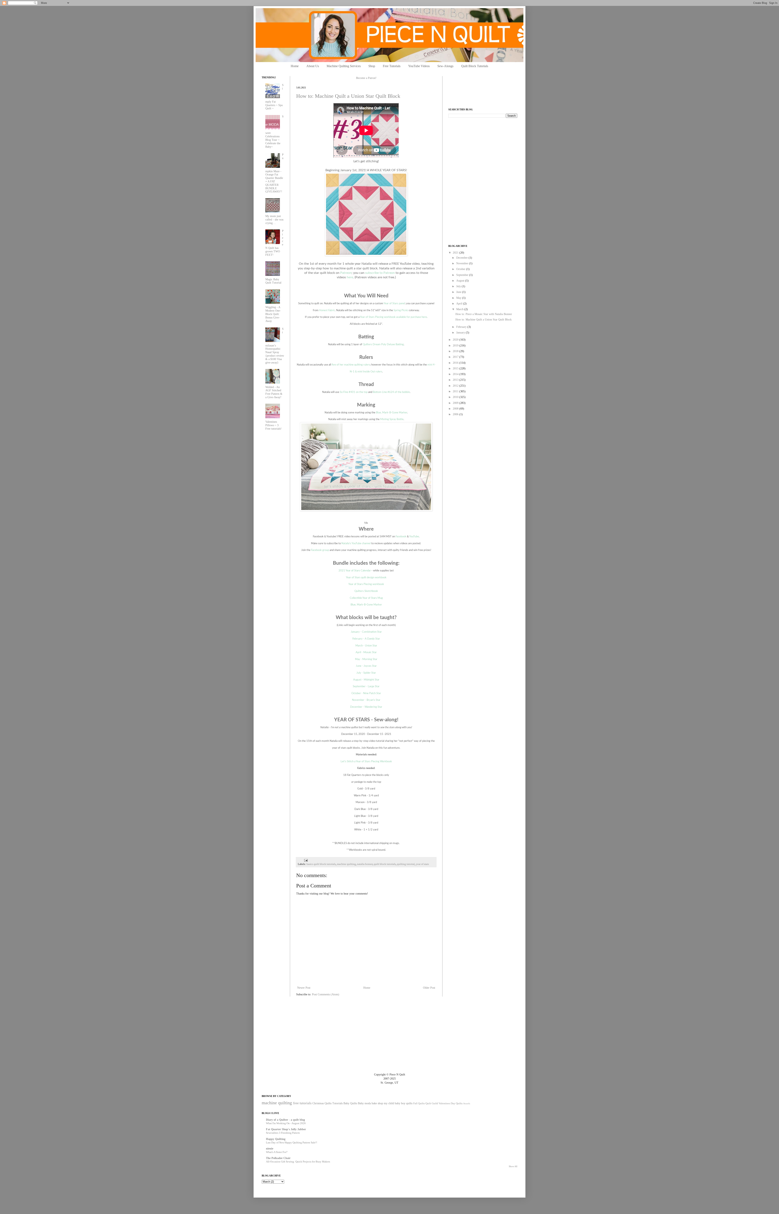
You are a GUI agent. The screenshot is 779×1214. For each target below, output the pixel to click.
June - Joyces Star (366, 666)
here (350, 277)
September (462, 274)
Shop (371, 66)
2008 (456, 408)
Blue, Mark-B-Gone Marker (391, 412)
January (461, 332)
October (461, 269)
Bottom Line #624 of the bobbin (391, 392)
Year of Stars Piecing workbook (366, 584)
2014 (456, 374)
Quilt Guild (431, 1103)
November (462, 263)
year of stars (422, 864)
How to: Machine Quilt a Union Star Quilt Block (348, 96)
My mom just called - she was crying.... (274, 220)
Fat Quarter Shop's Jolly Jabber (286, 1129)
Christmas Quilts (321, 1103)
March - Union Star (366, 645)
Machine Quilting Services (344, 66)
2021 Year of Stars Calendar (355, 570)
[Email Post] (305, 860)
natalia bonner (365, 864)
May (459, 297)
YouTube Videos (419, 66)
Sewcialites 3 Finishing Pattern (283, 1132)
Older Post (429, 987)
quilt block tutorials (385, 864)
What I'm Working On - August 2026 (286, 1123)
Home (295, 66)
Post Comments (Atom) (325, 994)
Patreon (346, 272)
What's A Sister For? (276, 1152)
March (460, 309)
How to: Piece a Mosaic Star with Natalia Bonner (483, 314)
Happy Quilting (275, 1139)
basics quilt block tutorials (321, 864)
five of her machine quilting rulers (351, 364)
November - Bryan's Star (366, 700)
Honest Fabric (327, 310)
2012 (456, 385)
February (461, 326)
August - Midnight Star (366, 679)
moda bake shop (374, 1103)
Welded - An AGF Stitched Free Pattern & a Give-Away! (273, 392)
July (459, 286)
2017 (456, 356)
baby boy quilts (403, 1103)
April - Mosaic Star (366, 652)
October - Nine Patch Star (366, 693)
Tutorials (337, 1103)
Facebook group (320, 550)
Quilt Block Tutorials (474, 66)
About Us (312, 66)
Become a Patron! (366, 78)
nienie (269, 1148)
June (459, 292)
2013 (456, 379)
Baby (361, 1103)
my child (389, 1103)
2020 (456, 339)
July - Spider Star (366, 672)
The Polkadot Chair (278, 1158)
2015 (456, 368)
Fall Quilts (419, 1103)
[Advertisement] (478, 149)
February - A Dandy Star (366, 638)
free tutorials (302, 1103)
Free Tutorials (391, 66)
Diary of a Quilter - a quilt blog (285, 1119)
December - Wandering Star (366, 706)
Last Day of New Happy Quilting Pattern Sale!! (291, 1142)
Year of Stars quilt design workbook (366, 577)
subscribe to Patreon (380, 272)
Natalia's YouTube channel (356, 543)
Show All (513, 1166)
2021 (456, 252)
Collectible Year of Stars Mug (366, 598)
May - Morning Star (366, 659)
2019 (456, 345)
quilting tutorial (406, 864)
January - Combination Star (366, 631)
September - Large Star (366, 686)
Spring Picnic (401, 310)
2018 (456, 351)
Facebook (401, 536)
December (462, 257)
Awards (466, 1103)
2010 (456, 397)
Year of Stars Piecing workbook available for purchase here (393, 317)
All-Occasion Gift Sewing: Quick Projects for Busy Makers (298, 1161)
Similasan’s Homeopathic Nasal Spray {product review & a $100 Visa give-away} (274, 345)
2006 (456, 414)
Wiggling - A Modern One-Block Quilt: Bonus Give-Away (273, 314)
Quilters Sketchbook (366, 591)
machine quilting (346, 864)
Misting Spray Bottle (391, 419)
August (460, 280)
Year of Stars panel (394, 303)
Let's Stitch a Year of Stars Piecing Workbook (366, 761)
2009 (456, 402)
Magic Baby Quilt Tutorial (273, 281)
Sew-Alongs (445, 66)
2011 (456, 391)
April (459, 303)
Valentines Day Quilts (451, 1103)
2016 (456, 362)
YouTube (414, 536)
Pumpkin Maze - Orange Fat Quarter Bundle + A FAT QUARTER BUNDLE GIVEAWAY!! (274, 173)
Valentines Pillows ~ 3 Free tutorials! (273, 425)
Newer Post (303, 987)
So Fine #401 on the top (354, 392)
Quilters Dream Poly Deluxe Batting (383, 344)
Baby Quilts (350, 1103)
